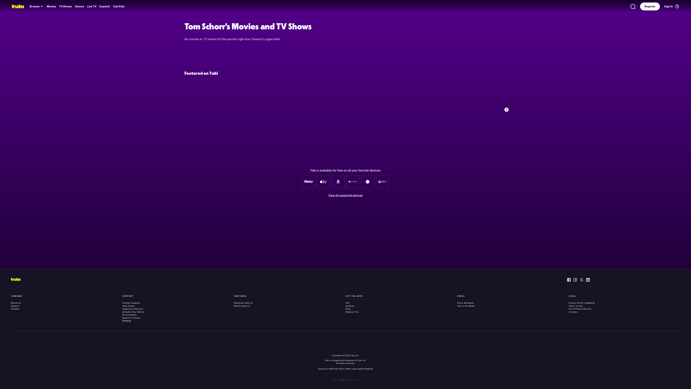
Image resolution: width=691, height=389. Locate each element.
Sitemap (126, 320)
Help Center (128, 306)
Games (79, 6)
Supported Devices (132, 309)
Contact (15, 309)
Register (650, 6)
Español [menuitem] (104, 6)
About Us (16, 303)
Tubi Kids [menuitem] (119, 6)
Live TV (91, 6)
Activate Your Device (133, 312)
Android (350, 306)
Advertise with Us (243, 303)
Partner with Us (242, 306)
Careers (15, 306)
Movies (51, 6)
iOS (347, 303)
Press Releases (465, 303)
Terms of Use (576, 306)
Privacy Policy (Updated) (582, 303)
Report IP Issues (131, 318)
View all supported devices (345, 195)
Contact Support (131, 303)
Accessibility (129, 315)
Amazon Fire (352, 312)
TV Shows (65, 6)
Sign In (668, 6)
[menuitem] (36, 6)
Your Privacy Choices (580, 309)
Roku (348, 309)
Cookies (573, 312)
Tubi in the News (466, 306)
